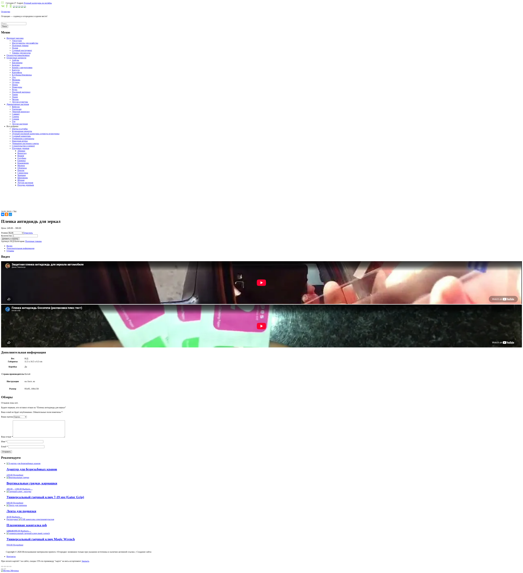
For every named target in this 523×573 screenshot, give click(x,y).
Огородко (5, 11)
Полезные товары (33, 241)
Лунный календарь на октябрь (38, 3)
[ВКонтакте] (2, 214)
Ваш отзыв (7, 437)
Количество (6, 236)
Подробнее (18, 475)
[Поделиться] (5, 566)
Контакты (11, 556)
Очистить (28, 233)
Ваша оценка (7, 417)
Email (4, 446)
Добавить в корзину (10, 239)
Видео (9, 246)
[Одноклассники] (6, 214)
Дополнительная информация (20, 248)
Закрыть (85, 561)
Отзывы (10, 251)
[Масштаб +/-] (10, 566)
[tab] (264, 246)
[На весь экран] (8, 566)
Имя (4, 441)
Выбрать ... (27, 489)
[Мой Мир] (10, 214)
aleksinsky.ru (157, 552)
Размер (4, 233)
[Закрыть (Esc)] (2, 566)
